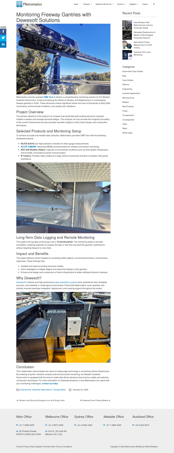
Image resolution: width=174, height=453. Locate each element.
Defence (125, 84)
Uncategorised (128, 119)
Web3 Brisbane (151, 446)
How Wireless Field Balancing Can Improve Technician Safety (143, 25)
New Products (128, 106)
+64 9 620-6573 (142, 425)
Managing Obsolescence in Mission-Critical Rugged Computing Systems (145, 35)
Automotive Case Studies (132, 71)
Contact (19, 446)
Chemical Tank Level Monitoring (142, 53)
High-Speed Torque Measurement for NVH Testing (143, 45)
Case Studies (127, 80)
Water (124, 128)
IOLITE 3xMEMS (28, 146)
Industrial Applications (42, 389)
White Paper (127, 132)
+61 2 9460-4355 (84, 425)
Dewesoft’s (21, 282)
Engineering (25, 389)
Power (125, 110)
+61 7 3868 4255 (113, 425)
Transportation (59, 389)
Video (124, 124)
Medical (125, 102)
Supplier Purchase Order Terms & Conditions (53, 446)
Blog (124, 75)
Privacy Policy (29, 446)
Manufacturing (128, 97)
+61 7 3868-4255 (26, 425)
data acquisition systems (66, 282)
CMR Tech (48, 97)
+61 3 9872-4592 (55, 425)
